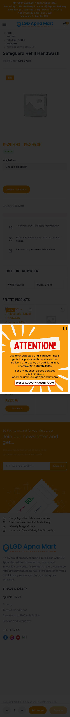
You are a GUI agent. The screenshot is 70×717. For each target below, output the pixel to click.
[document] (35, 358)
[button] (65, 328)
